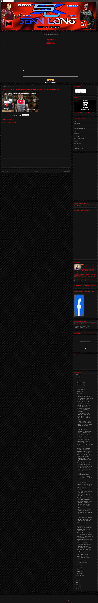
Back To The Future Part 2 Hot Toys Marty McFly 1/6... (84, 438)
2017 (77, 379)
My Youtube (77, 121)
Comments (79, 92)
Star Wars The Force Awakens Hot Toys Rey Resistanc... (84, 502)
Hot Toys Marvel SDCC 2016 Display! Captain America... (84, 473)
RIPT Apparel (77, 136)
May (78, 567)
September (80, 389)
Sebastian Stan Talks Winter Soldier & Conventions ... (84, 561)
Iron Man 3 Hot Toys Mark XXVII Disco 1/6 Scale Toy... (85, 537)
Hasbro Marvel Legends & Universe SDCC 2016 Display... (83, 410)
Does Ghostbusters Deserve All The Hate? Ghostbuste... (84, 498)
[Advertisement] (39, 57)
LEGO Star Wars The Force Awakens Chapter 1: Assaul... (84, 526)
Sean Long (86, 264)
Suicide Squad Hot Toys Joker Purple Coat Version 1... (84, 452)
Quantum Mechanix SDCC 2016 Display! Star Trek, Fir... (85, 399)
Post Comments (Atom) (39, 175)
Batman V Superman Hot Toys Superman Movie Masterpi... (84, 523)
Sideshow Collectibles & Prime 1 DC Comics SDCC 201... (85, 425)
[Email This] (23, 115)
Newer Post (5, 171)
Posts (77, 89)
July (78, 393)
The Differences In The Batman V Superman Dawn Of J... (84, 485)
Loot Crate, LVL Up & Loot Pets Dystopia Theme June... (84, 513)
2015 (77, 578)
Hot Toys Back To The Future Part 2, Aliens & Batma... (84, 470)
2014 (77, 580)
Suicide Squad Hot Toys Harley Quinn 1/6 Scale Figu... (84, 455)
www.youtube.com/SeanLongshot (50, 34)
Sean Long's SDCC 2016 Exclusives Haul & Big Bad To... (84, 418)
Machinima (77, 123)
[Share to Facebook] (27, 115)
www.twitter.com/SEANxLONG (81, 326)
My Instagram (77, 143)
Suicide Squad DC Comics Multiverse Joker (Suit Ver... (84, 543)
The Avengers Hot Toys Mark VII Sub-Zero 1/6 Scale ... (85, 445)
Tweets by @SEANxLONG (80, 327)
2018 (77, 377)
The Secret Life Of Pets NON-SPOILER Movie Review (84, 520)
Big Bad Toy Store (78, 131)
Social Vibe (77, 146)
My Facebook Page (79, 138)
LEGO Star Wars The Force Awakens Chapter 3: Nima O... (84, 506)
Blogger (68, 600)
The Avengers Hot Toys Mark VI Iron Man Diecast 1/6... (84, 442)
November (80, 385)
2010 (77, 588)
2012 (77, 584)
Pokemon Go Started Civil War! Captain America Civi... (84, 492)
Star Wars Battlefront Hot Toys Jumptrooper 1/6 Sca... (84, 540)
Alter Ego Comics (78, 148)
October (79, 387)
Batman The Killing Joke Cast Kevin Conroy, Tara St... (84, 463)
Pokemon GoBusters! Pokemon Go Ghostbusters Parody (84, 488)
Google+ (4, 45)
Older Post (67, 171)
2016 (77, 381)
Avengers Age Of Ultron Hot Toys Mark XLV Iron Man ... (84, 495)
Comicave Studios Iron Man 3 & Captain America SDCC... (84, 402)
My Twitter (76, 141)
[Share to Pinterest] (28, 115)
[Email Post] (20, 115)
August (79, 391)
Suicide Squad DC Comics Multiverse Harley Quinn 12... (84, 547)
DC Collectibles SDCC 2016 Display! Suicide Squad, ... (84, 449)
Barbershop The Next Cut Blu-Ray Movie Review (84, 428)
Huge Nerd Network (79, 126)
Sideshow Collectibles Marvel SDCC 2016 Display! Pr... (84, 432)
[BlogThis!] (24, 115)
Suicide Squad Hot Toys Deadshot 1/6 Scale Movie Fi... (84, 460)
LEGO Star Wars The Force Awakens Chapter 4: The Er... (84, 395)
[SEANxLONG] (79, 315)
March (79, 571)
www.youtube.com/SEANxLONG (53, 33)
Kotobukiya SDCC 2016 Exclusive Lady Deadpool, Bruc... (84, 558)
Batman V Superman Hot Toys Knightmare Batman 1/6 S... (84, 533)
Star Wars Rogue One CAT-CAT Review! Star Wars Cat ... (84, 510)
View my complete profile (80, 280)
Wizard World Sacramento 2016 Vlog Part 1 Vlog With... (85, 553)
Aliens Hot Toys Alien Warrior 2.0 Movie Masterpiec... (85, 481)
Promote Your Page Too (78, 316)
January (79, 575)
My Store (76, 133)
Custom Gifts (80, 205)
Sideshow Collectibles (79, 128)
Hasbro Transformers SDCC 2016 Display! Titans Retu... (84, 422)
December (80, 382)
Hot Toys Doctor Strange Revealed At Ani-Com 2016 (84, 414)
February (79, 573)
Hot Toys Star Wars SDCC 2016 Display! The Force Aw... (84, 467)
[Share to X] (25, 115)
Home (36, 171)
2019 (77, 374)
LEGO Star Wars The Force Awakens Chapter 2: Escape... (85, 516)
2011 (77, 586)
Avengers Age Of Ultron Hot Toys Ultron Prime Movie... (84, 550)
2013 (77, 582)
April (78, 569)
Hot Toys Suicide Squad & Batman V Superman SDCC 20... (84, 478)
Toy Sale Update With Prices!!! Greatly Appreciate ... (84, 406)
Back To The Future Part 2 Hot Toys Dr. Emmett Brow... (84, 435)
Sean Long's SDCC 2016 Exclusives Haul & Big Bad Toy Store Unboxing (30, 89)
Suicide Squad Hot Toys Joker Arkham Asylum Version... (84, 530)
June (78, 565)
